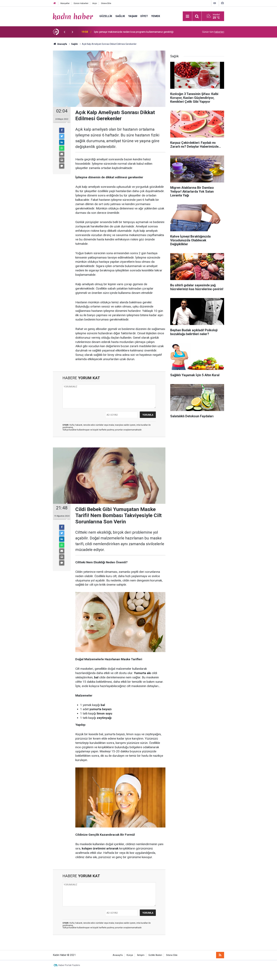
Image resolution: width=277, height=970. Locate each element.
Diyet (144, 16)
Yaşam (132, 16)
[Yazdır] (61, 160)
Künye (130, 955)
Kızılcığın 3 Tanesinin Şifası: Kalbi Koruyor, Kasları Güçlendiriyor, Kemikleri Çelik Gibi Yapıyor (135, 31)
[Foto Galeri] (222, 3)
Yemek (155, 16)
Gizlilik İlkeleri (155, 955)
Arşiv (94, 3)
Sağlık (120, 16)
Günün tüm (213, 31)
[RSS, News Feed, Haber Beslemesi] (220, 955)
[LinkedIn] (61, 142)
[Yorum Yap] (61, 166)
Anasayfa (118, 955)
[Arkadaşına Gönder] (61, 154)
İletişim (140, 955)
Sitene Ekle (106, 3)
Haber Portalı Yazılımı (69, 965)
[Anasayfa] (54, 3)
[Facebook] (61, 130)
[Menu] (187, 16)
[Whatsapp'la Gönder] (61, 148)
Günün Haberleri (81, 3)
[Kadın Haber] (73, 15)
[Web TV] (214, 3)
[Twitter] (61, 136)
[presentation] (64, 32)
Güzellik (105, 16)
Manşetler (65, 3)
